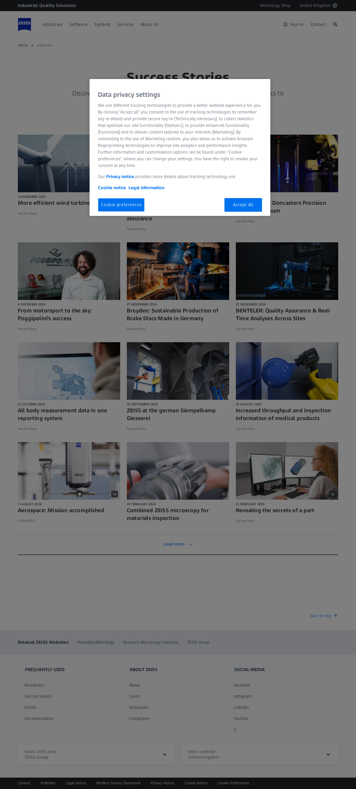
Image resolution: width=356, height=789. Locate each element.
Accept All (243, 204)
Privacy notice (120, 176)
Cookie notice (112, 187)
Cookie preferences (121, 204)
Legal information (146, 187)
